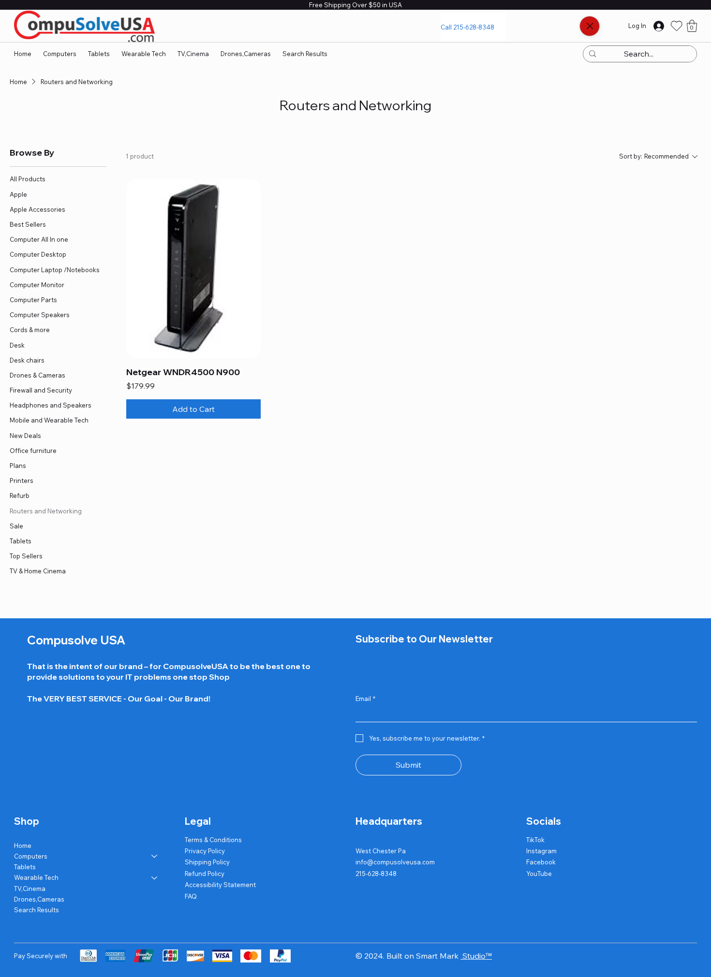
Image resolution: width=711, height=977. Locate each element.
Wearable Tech (36, 877)
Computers (30, 856)
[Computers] (155, 856)
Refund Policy (204, 873)
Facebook (541, 862)
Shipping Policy (207, 862)
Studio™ (476, 956)
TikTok (535, 840)
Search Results (36, 910)
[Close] (589, 26)
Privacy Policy (205, 851)
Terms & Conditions (213, 840)
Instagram (541, 851)
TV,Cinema (29, 888)
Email (365, 698)
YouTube (539, 873)
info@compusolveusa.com (395, 862)
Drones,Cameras (39, 899)
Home (22, 845)
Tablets (25, 867)
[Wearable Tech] (155, 877)
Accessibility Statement (220, 885)
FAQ (191, 896)
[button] (692, 26)
